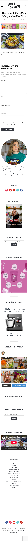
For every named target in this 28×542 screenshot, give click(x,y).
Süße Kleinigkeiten (14, 485)
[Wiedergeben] (3, 448)
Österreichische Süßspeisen (14, 481)
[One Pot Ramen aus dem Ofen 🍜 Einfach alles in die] (7, 363)
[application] (14, 442)
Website (3, 114)
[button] (2, 6)
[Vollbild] (25, 448)
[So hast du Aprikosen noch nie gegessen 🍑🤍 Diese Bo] (7, 376)
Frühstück (14, 467)
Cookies (14, 465)
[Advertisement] (14, 504)
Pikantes (14, 483)
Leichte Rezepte (14, 471)
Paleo (14, 479)
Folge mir (14, 185)
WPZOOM (23, 530)
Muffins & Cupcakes (14, 473)
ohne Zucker (14, 475)
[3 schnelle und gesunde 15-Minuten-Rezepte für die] (20, 363)
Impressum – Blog (14, 532)
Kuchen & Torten (14, 469)
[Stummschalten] (22, 448)
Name (2, 96)
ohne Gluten (14, 477)
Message (3, 80)
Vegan (14, 487)
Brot (14, 463)
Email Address (5, 105)
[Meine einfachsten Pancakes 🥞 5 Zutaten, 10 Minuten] (20, 376)
